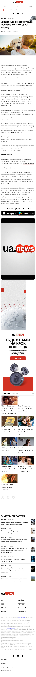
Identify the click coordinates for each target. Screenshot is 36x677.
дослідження (9, 132)
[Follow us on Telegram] (23, 13)
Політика (21, 604)
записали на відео (28, 163)
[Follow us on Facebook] (18, 13)
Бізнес (3, 608)
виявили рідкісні (28, 190)
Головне (3, 19)
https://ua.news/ (22, 617)
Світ (2, 600)
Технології (11, 19)
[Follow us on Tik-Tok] (13, 13)
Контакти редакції (6, 671)
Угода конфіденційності (7, 667)
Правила (3, 663)
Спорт (3, 612)
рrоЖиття (22, 612)
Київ (3, 604)
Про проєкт (4, 659)
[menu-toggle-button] (2, 2)
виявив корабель (24, 172)
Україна (21, 600)
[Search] (34, 2)
